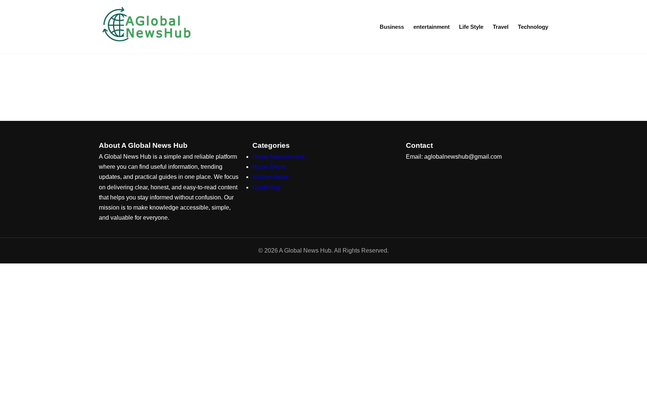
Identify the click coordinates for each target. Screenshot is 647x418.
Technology (533, 27)
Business (392, 27)
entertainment (431, 27)
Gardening (266, 187)
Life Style (471, 27)
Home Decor (269, 167)
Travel (500, 27)
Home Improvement (278, 156)
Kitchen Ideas (270, 177)
